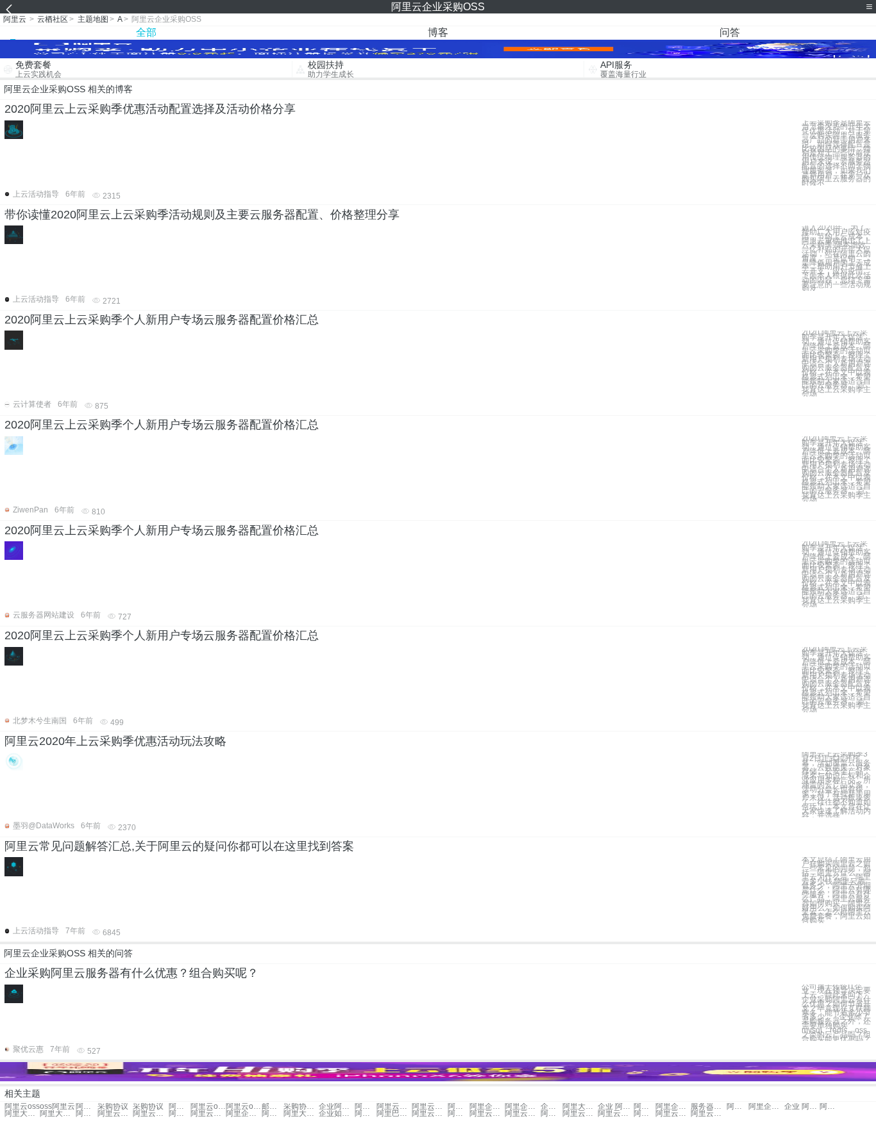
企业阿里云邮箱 (336, 1106)
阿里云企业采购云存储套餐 (487, 1113)
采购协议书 (301, 1106)
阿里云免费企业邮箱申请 (208, 1113)
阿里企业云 (458, 1106)
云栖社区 (52, 19)
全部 (146, 32)
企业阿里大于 (551, 1106)
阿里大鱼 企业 (22, 1113)
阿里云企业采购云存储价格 (458, 1113)
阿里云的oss (179, 1106)
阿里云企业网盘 (150, 1113)
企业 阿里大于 (615, 1106)
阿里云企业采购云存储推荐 (615, 1113)
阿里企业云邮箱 (243, 1113)
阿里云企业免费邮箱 (179, 1113)
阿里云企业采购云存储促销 (673, 1113)
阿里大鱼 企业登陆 (272, 1113)
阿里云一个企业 (394, 1106)
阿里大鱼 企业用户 (301, 1113)
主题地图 (93, 19)
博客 (438, 32)
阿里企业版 (487, 1106)
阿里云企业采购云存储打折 (708, 1113)
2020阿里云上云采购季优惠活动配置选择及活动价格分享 (150, 108)
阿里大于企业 (644, 1106)
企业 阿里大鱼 (802, 1106)
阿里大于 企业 (580, 1106)
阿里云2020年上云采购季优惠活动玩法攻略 (115, 741)
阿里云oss (22, 1106)
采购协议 (112, 1106)
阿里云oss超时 (208, 1106)
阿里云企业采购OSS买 (580, 1113)
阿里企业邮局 (766, 1106)
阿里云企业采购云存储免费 (551, 1113)
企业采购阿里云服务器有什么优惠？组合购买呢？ (131, 973)
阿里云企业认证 (365, 1106)
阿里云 (14, 19)
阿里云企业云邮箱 (115, 1113)
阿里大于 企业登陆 (57, 1113)
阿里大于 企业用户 (86, 1113)
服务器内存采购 (708, 1106)
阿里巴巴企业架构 (394, 1113)
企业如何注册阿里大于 (336, 1113)
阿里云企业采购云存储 (429, 1113)
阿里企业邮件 (522, 1106)
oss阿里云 (57, 1106)
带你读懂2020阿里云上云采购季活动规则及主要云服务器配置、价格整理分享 (202, 214)
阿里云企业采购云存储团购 (522, 1113)
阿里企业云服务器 (365, 1113)
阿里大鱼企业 (830, 1106)
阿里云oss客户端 (243, 1106)
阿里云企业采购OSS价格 (644, 1113)
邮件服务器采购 (272, 1106)
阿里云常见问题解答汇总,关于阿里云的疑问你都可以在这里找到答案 (179, 846)
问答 (730, 32)
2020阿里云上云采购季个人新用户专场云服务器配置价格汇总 (161, 319)
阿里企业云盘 (673, 1106)
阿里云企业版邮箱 (737, 1106)
